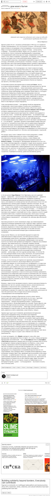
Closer (14, 367)
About (9, 492)
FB (36, 495)
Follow (8, 377)
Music (18, 367)
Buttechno (36, 367)
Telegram (34, 495)
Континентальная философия (9, 393)
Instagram (40, 495)
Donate (24, 1)
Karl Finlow (43, 367)
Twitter (47, 495)
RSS (49, 495)
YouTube (43, 495)
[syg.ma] (1, 1)
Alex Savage (30, 367)
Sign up (4, 492)
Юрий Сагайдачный (5, 8)
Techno (23, 367)
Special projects (6, 444)
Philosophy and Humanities (31, 393)
